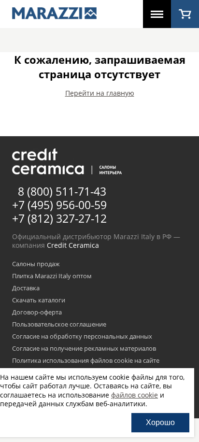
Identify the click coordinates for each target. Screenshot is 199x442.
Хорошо (160, 422)
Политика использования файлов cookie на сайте (85, 361)
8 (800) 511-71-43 (62, 191)
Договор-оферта (37, 312)
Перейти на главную (99, 93)
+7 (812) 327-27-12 (59, 218)
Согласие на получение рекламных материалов (84, 349)
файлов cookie (134, 394)
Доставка (26, 288)
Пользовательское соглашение (59, 324)
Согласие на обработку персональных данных (82, 337)
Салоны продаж (36, 264)
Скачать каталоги (38, 300)
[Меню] (157, 14)
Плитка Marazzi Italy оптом (52, 276)
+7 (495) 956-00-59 (59, 205)
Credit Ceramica (73, 245)
